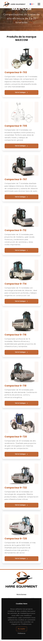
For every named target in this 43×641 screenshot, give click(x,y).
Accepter (21, 629)
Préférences (21, 633)
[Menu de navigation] (39, 4)
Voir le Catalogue (20, 92)
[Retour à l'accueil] (14, 4)
